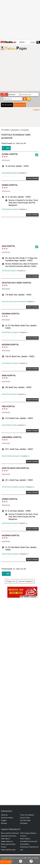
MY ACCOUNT (7, 105)
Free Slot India (25, 820)
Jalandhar (15, 130)
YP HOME (5, 130)
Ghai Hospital (8, 246)
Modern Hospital (10, 344)
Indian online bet (7, 841)
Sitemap (4, 823)
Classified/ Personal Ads (28, 841)
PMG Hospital (8, 406)
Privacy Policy (25, 818)
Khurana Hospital (11, 313)
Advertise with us (7, 818)
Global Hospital (10, 154)
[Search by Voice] (25, 99)
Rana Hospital (9, 375)
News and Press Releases (10, 833)
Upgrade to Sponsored (32, 178)
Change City (10, 581)
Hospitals (25, 130)
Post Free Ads (19, 105)
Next (8, 148)
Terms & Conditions (27, 815)
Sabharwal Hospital (12, 437)
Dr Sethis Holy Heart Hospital (16, 283)
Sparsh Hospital (10, 185)
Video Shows (5, 839)
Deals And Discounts (8, 850)
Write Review (6, 160)
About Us (4, 815)
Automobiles (24, 844)
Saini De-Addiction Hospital (15, 468)
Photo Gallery (25, 839)
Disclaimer (24, 823)
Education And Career (8, 836)
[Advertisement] (20, 20)
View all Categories (26, 581)
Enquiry (3, 820)
